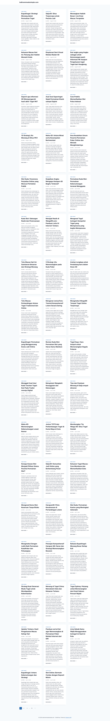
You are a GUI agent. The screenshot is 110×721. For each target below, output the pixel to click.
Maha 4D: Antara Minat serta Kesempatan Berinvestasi (55, 137)
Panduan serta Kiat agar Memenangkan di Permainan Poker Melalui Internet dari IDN (54, 634)
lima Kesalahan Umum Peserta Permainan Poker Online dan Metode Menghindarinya (79, 140)
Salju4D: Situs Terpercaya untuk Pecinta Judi (52, 16)
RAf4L (23, 59)
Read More (49, 41)
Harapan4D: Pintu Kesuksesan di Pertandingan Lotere (54, 507)
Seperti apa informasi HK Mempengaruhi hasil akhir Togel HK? (29, 99)
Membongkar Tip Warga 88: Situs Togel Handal (78, 426)
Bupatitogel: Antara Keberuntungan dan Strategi (29, 675)
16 (31, 708)
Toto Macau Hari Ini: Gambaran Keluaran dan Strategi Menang (29, 264)
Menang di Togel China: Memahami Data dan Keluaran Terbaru (55, 588)
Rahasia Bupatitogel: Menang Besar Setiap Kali (78, 546)
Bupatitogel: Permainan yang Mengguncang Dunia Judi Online (30, 344)
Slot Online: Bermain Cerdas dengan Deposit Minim (55, 675)
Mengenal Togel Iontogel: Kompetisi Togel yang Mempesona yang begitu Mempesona (78, 223)
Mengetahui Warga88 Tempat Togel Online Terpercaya (78, 303)
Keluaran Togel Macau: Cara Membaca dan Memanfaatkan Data (79, 466)
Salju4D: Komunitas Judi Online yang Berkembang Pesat (53, 466)
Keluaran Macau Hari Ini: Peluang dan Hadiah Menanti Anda (30, 54)
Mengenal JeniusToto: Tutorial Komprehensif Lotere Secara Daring (54, 303)
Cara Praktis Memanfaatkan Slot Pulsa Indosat (77, 99)
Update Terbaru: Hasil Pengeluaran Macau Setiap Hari (29, 631)
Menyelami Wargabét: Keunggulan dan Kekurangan (54, 385)
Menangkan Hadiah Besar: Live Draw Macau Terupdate (77, 16)
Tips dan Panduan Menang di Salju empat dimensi (79, 385)
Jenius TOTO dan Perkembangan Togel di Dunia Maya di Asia (55, 426)
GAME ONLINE (23, 11)
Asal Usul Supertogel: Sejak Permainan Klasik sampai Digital (55, 99)
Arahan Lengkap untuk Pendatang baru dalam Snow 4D (79, 264)
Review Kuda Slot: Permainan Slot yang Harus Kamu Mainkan (54, 344)
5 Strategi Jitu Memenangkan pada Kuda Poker (54, 264)
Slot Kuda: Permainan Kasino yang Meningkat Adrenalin (79, 507)
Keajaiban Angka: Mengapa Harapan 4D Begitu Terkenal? (54, 181)
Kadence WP (68, 717)
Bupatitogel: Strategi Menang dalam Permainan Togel (29, 16)
